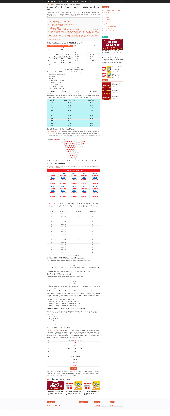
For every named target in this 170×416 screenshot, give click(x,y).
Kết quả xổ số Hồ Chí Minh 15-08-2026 (116, 89)
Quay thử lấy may (106, 24)
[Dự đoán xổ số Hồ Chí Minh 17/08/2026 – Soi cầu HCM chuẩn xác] (73, 382)
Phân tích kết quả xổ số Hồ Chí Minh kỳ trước (58, 21)
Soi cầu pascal (54, 131)
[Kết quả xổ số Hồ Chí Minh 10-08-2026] (107, 95)
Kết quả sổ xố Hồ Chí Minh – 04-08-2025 (59, 22)
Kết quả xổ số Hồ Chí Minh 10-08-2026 (116, 95)
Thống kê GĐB (105, 12)
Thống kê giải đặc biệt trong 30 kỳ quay (57, 28)
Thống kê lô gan (106, 17)
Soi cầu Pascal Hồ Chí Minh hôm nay (56, 25)
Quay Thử (83, 1)
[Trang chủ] (48, 1)
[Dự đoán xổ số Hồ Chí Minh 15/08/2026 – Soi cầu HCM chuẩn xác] (91, 382)
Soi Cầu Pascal (76, 1)
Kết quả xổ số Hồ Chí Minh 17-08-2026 (116, 83)
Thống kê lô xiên (106, 21)
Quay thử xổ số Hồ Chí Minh (54, 39)
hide (76, 19)
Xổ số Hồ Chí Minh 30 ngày (108, 33)
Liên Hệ (111, 405)
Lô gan (52, 203)
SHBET (1, 411)
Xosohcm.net (76, 16)
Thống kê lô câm (106, 15)
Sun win (2, 415)
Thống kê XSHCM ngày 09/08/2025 (56, 27)
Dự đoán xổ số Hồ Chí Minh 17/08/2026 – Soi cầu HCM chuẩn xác (73, 393)
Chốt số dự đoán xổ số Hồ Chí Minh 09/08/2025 (59, 38)
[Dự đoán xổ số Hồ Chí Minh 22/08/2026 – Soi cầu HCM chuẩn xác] (55, 382)
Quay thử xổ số (54, 330)
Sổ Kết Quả (53, 1)
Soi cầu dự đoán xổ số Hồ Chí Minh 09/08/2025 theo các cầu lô (62, 24)
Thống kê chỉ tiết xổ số (107, 28)
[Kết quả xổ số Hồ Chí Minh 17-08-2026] (107, 83)
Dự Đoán (61, 1)
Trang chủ (49, 4)
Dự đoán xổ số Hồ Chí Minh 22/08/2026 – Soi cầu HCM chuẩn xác (55, 393)
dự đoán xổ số (61, 94)
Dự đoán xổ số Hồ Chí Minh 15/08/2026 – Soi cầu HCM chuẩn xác (91, 393)
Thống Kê (67, 1)
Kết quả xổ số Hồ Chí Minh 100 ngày (111, 10)
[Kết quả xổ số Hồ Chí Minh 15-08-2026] (107, 89)
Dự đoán (53, 4)
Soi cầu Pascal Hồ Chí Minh (109, 26)
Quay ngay (73, 368)
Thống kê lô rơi (106, 19)
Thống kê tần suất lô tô (108, 31)
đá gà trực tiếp (97, 405)
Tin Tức (89, 1)
